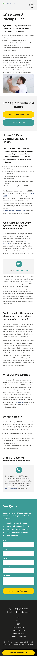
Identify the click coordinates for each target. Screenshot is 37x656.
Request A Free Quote (18, 653)
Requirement (7, 575)
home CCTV (19, 402)
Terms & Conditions (18, 636)
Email (5, 550)
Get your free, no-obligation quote (14, 211)
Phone (5, 558)
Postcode (6, 567)
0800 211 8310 (21, 609)
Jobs (18, 618)
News (18, 621)
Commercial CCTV (18, 630)
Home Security (18, 627)
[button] (31, 5)
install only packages (22, 270)
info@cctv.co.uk (22, 612)
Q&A (18, 624)
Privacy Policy (18, 633)
